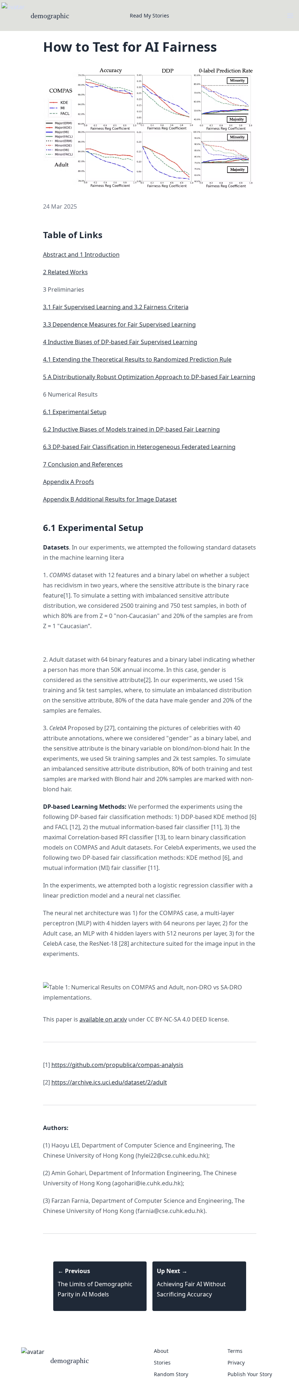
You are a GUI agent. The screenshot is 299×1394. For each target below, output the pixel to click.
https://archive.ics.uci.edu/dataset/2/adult (109, 1082)
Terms (235, 1350)
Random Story (171, 1374)
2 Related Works (65, 272)
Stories (162, 1362)
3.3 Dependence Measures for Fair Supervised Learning (119, 324)
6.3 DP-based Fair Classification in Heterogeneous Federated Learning (139, 447)
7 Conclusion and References (83, 464)
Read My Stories (149, 15)
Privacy (236, 1362)
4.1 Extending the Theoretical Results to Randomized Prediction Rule (137, 359)
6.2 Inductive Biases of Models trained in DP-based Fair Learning (131, 429)
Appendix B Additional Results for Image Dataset (110, 499)
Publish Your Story (250, 1374)
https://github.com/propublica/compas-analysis (117, 1065)
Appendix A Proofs (68, 482)
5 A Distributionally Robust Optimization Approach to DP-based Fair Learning (149, 377)
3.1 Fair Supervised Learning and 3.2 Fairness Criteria (116, 307)
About (161, 1350)
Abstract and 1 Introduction (81, 255)
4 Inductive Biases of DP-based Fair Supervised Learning (120, 342)
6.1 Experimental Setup (74, 412)
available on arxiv (103, 1019)
